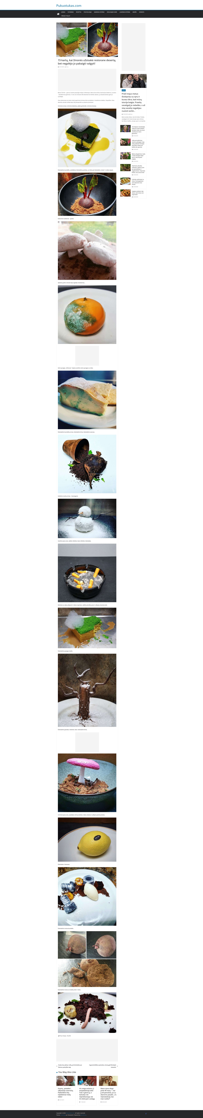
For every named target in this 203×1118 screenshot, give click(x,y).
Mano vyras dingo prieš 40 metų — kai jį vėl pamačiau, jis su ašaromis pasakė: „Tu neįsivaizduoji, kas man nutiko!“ (108, 1093)
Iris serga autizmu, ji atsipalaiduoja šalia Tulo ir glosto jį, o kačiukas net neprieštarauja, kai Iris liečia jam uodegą (87, 1093)
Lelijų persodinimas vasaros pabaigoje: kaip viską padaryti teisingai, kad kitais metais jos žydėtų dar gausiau (138, 144)
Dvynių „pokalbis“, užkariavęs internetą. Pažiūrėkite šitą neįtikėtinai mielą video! (65, 1092)
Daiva (67, 67)
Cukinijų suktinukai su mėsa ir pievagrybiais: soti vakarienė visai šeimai (138, 182)
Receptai (78, 12)
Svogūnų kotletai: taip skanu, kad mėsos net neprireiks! (138, 192)
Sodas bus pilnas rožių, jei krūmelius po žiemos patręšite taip (70, 1066)
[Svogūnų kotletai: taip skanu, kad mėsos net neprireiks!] (125, 194)
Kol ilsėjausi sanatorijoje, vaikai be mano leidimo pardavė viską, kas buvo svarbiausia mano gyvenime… (138, 130)
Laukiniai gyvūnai (125, 12)
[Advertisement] (87, 80)
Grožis (135, 12)
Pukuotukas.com (68, 5)
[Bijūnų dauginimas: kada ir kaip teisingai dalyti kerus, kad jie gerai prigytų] (125, 157)
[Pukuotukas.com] (58, 14)
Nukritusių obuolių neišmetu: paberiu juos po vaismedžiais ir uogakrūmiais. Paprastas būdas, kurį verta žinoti (138, 169)
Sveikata (141, 12)
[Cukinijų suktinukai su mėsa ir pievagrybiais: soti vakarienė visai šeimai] (125, 183)
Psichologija (88, 12)
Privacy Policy (65, 16)
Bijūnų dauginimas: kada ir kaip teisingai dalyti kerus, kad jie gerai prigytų (138, 156)
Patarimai (71, 12)
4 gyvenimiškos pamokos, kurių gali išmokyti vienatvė (102, 1066)
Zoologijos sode (112, 12)
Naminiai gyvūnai (99, 12)
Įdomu (63, 12)
